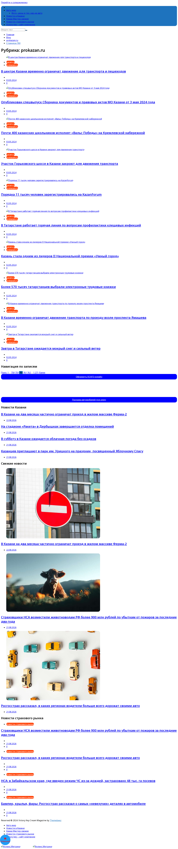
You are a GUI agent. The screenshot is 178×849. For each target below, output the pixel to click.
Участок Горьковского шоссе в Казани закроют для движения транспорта (59, 163)
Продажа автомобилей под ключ (89, 399)
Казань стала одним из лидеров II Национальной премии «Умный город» (60, 256)
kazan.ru (10, 62)
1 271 (35, 372)
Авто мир (11, 10)
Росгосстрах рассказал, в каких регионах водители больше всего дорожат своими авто (70, 705)
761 (25, 372)
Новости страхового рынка (20, 21)
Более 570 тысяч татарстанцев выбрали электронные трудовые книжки (58, 287)
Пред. (4, 372)
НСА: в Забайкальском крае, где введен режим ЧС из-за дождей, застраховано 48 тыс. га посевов (78, 781)
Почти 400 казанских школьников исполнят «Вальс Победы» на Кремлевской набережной (73, 133)
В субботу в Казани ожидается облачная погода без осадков (48, 439)
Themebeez (55, 820)
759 (17, 372)
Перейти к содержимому (14, 2)
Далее (42, 372)
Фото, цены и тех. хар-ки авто (26, 13)
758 (13, 372)
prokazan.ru (12, 65)
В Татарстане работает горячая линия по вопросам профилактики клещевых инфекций (71, 225)
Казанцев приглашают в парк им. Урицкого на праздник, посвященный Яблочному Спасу (72, 451)
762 (29, 372)
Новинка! (5, 841)
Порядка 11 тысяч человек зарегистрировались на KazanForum (51, 194)
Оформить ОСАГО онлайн (89, 376)
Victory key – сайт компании (20, 24)
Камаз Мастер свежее (17, 18)
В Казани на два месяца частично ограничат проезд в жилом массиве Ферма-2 (64, 414)
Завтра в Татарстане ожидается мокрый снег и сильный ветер (50, 348)
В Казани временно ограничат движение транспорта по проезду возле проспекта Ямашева (73, 317)
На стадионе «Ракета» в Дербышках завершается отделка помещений (57, 426)
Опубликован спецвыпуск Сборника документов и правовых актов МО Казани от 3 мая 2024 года (78, 102)
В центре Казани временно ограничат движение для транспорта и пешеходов (63, 71)
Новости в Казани (15, 16)
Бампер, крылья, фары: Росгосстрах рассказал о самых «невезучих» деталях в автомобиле (73, 803)
